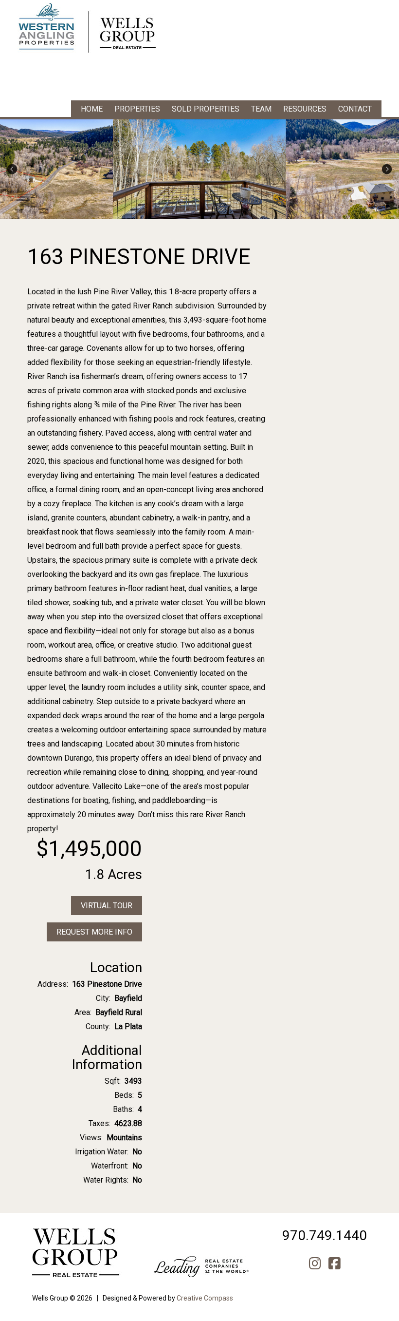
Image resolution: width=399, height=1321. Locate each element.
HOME (92, 109)
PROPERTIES (137, 109)
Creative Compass (205, 1298)
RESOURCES (304, 109)
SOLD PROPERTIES (205, 109)
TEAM (261, 109)
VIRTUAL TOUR (106, 905)
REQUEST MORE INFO (94, 932)
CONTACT (355, 109)
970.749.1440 (324, 1235)
